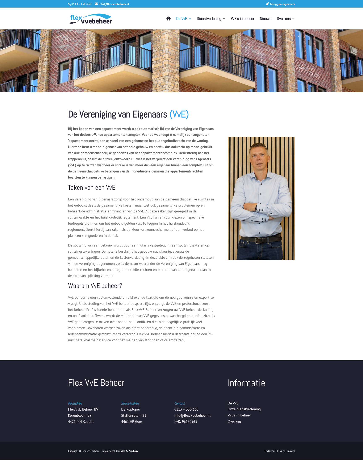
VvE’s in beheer (242, 19)
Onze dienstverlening (244, 409)
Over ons (284, 19)
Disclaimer (269, 450)
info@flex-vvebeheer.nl (192, 415)
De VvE (181, 19)
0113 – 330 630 (186, 409)
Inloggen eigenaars (282, 4)
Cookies (291, 450)
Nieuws (265, 19)
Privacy (281, 450)
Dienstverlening (209, 19)
